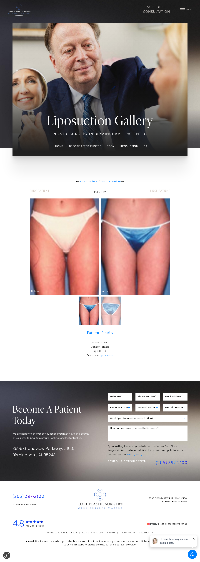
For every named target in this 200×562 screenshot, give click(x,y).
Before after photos (85, 146)
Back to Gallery (88, 182)
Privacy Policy (134, 455)
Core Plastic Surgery (66, 533)
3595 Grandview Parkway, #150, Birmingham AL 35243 (168, 500)
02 (145, 146)
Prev (40, 190)
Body (110, 146)
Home (59, 146)
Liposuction (129, 146)
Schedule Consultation (156, 9)
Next (160, 190)
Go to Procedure (111, 182)
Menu (189, 10)
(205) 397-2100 (172, 463)
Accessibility (146, 533)
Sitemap (111, 533)
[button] (6, 555)
